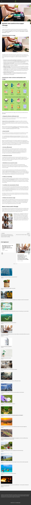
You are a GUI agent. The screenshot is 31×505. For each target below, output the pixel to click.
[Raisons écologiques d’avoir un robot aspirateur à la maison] (15, 364)
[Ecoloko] (15, 1)
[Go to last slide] (2, 253)
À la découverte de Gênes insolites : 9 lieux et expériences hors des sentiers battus (12, 450)
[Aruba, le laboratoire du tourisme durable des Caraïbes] (15, 468)
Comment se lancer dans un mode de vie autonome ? (8, 403)
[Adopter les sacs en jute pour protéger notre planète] (15, 283)
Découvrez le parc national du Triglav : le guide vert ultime (23, 234)
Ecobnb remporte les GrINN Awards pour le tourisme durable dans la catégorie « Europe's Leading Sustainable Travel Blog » (7, 235)
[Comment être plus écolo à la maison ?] (15, 353)
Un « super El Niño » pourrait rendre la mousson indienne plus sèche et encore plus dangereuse (14, 426)
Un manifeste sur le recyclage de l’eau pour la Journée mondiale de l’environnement (12, 392)
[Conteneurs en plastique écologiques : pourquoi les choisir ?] (15, 272)
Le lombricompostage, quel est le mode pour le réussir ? (8, 322)
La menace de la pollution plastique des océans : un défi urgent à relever (11, 380)
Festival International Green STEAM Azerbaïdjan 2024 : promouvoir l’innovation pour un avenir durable (14, 311)
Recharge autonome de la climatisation (6, 346)
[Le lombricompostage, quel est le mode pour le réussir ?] (15, 317)
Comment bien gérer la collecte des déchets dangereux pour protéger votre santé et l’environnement (15, 299)
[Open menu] (1, 1)
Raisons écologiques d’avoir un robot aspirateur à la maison (9, 369)
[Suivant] (28, 253)
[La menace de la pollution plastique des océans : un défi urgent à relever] (15, 376)
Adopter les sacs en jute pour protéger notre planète (8, 288)
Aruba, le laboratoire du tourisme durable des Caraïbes (8, 473)
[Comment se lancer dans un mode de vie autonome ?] (15, 399)
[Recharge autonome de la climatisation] (15, 341)
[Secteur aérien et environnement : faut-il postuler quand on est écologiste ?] (15, 410)
